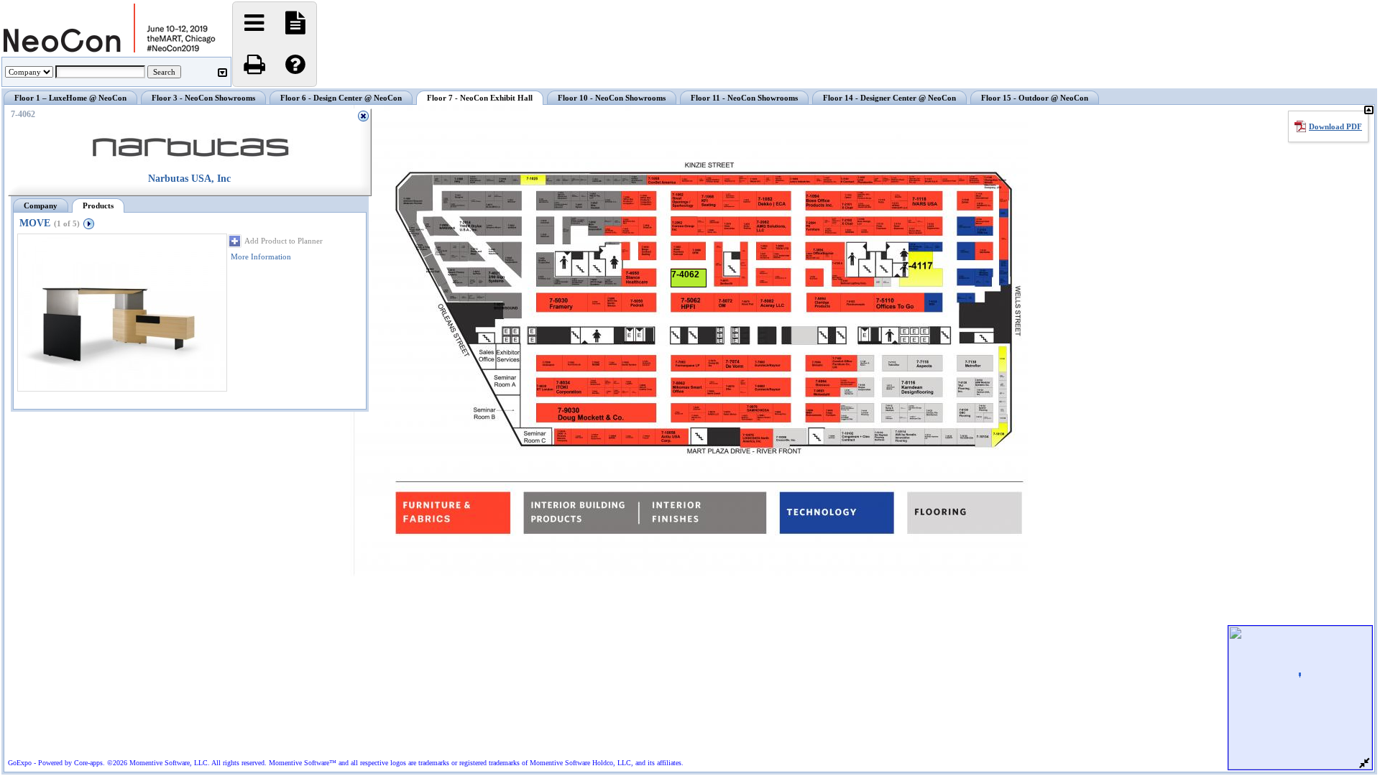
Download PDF (1335, 126)
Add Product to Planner (283, 240)
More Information (261, 256)
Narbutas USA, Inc (189, 178)
